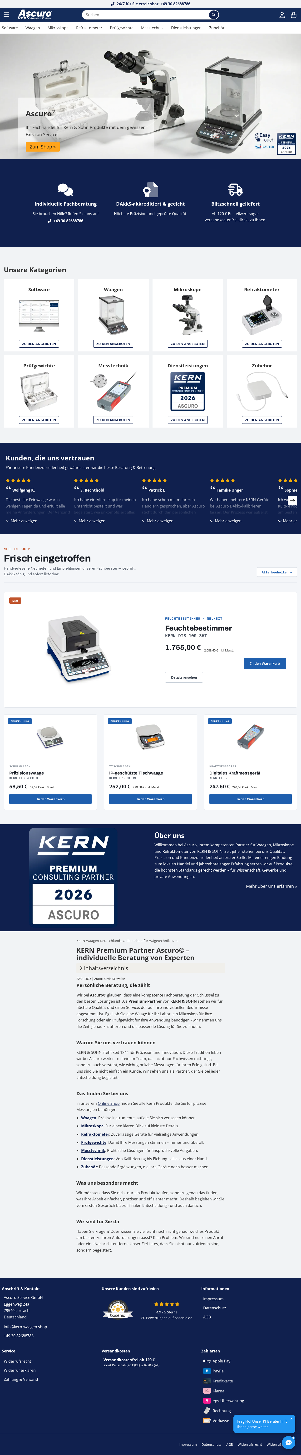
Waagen (32, 27)
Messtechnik (152, 27)
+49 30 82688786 (68, 220)
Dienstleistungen (186, 27)
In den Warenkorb (265, 663)
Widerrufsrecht (17, 1361)
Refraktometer (89, 27)
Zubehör (217, 27)
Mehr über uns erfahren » (271, 886)
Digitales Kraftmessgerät (234, 773)
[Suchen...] (213, 14)
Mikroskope (58, 27)
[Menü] (7, 14)
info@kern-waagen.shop (25, 1326)
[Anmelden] (282, 14)
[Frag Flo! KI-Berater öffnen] (288, 1442)
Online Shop (109, 1103)
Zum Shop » (43, 146)
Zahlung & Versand (21, 1379)
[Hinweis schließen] (291, 1418)
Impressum (213, 1299)
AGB (207, 1317)
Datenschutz (214, 1308)
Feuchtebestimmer (198, 628)
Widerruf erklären (20, 1370)
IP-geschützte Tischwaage (136, 773)
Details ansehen (184, 677)
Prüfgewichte (121, 27)
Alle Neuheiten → (277, 572)
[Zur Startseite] (34, 15)
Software (10, 27)
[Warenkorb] (293, 14)
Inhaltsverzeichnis (106, 968)
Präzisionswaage (26, 773)
